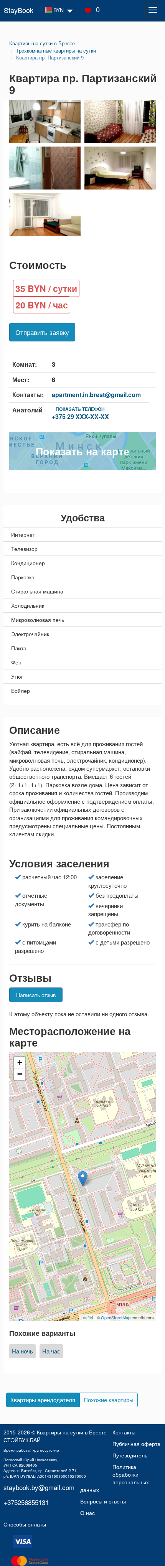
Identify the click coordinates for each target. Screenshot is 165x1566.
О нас (87, 1513)
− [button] (19, 1074)
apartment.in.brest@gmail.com (96, 394)
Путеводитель (129, 1455)
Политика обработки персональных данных (114, 1478)
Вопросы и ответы (103, 1501)
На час (51, 1351)
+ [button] (19, 1062)
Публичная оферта (136, 1443)
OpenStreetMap (115, 1317)
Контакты (123, 1432)
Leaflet (87, 1317)
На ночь (22, 1351)
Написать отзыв (36, 995)
